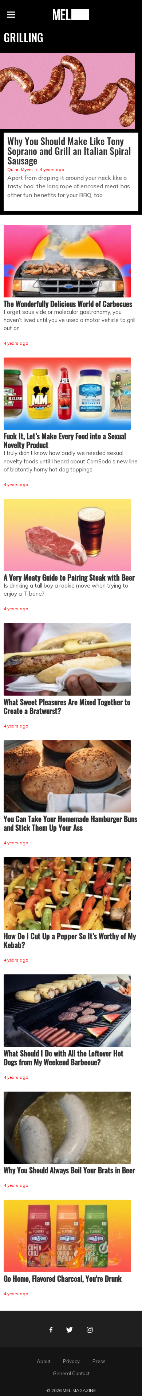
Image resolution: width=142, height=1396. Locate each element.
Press (99, 1361)
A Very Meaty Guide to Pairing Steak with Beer (69, 577)
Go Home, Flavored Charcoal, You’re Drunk (63, 1278)
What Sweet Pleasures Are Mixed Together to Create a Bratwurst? (67, 706)
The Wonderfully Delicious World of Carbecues (68, 303)
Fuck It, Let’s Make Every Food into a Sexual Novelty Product (65, 440)
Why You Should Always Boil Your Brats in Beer (69, 1169)
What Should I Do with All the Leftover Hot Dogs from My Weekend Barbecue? (63, 1057)
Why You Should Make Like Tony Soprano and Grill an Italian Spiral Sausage (69, 150)
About (43, 1361)
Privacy (71, 1361)
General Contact (71, 1373)
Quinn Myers (20, 169)
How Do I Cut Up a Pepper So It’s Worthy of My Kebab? (70, 940)
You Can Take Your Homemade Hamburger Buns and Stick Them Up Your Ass (70, 823)
